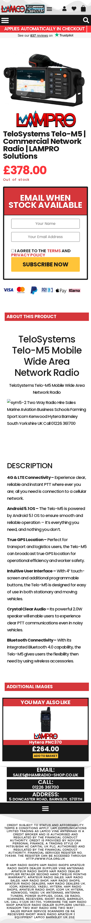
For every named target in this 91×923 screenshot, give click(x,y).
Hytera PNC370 (45, 742)
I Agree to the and (41, 253)
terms (54, 251)
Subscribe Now (45, 264)
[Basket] (83, 7)
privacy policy (28, 255)
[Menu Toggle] (5, 20)
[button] (49, 9)
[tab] (47, 317)
